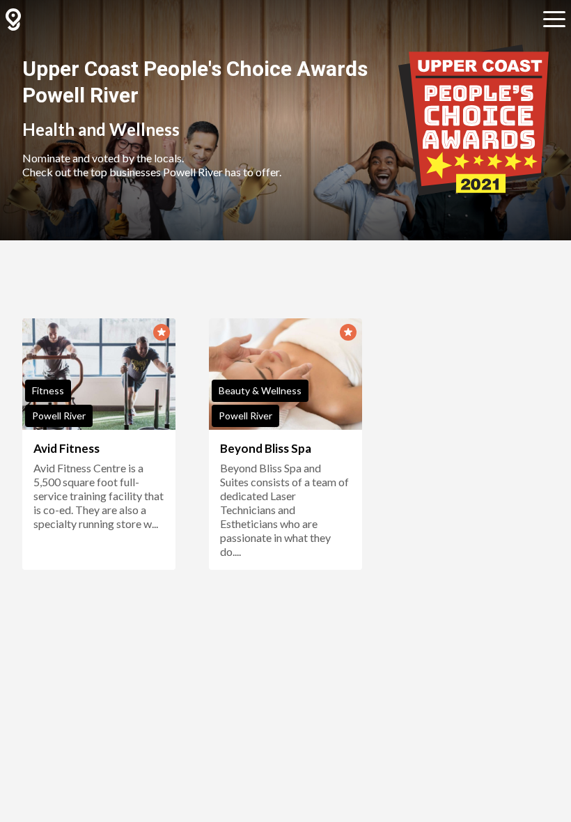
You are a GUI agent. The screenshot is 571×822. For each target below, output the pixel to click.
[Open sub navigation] (554, 19)
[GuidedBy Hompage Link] (13, 19)
